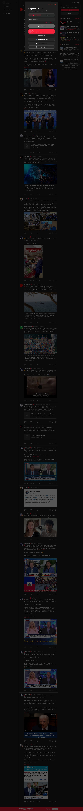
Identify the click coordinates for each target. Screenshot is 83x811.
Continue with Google (42, 39)
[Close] (28, 4)
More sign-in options (42, 47)
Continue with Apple (42, 43)
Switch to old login (52, 4)
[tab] (35, 15)
